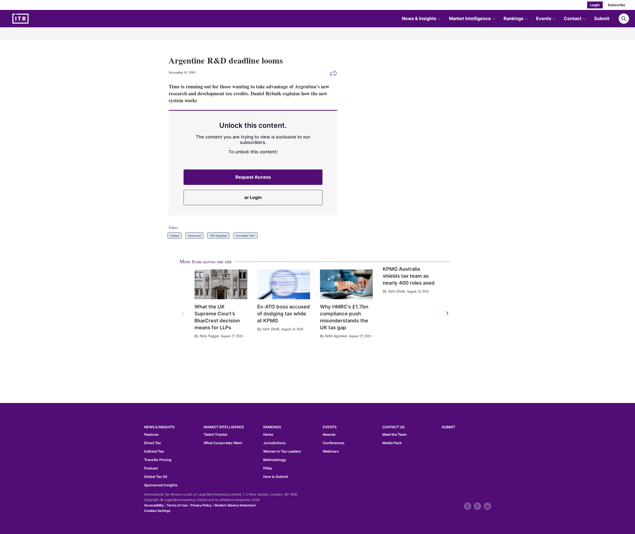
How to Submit (275, 476)
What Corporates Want (223, 443)
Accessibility (154, 505)
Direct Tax (152, 443)
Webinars (331, 451)
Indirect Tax (154, 451)
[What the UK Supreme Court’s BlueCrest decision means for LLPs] (220, 284)
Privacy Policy (201, 505)
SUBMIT (448, 427)
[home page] (32, 19)
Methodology (274, 460)
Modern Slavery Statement (235, 505)
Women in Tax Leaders (282, 451)
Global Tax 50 (155, 476)
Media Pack (392, 443)
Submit (601, 18)
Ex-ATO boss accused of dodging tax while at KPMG (283, 314)
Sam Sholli (270, 329)
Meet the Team (394, 434)
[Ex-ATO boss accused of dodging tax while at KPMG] (283, 284)
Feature (174, 235)
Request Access (253, 177)
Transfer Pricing (157, 460)
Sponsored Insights (161, 485)
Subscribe (616, 5)
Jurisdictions (274, 443)
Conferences (334, 443)
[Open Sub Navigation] (439, 18)
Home (268, 434)
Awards (329, 434)
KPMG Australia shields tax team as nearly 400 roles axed (409, 276)
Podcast (151, 468)
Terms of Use (177, 505)
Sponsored (194, 235)
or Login (253, 197)
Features (151, 434)
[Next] (447, 313)
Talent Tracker (216, 434)
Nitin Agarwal (336, 336)
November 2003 (245, 235)
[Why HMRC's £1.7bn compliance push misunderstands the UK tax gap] (346, 284)
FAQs (267, 468)
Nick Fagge (209, 336)
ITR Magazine (218, 235)
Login (595, 5)
